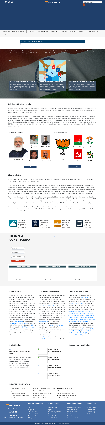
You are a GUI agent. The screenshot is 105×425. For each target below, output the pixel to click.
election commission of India (18, 323)
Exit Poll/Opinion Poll (91, 31)
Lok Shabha (65, 225)
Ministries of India (45, 227)
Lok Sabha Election (42, 31)
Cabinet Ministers (72, 412)
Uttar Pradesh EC (33, 412)
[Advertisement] (52, 17)
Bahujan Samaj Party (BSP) (77, 313)
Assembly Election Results (52, 266)
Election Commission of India (43, 393)
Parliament (72, 31)
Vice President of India (65, 388)
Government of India (64, 391)
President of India (39, 395)
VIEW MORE (30, 167)
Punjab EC (31, 410)
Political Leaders (53, 403)
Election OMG (91, 410)
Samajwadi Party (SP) (75, 335)
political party (43, 321)
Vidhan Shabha (88, 225)
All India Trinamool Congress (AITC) (79, 311)
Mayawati (50, 410)
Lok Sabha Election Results (82, 266)
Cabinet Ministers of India (66, 393)
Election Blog (91, 412)
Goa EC (30, 408)
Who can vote (21, 222)
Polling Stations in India (18, 393)
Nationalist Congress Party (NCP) (83, 321)
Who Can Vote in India (65, 398)
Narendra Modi (52, 408)
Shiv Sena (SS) (86, 329)
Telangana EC (32, 418)
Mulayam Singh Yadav (54, 412)
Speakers (13, 391)
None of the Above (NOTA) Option (44, 388)
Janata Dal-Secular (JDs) (80, 333)
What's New (6, 31)
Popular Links (91, 403)
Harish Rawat (52, 416)
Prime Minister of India (18, 388)
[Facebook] (5, 2)
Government (54, 31)
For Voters (64, 31)
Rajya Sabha (50, 305)
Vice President (71, 414)
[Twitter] (8, 2)
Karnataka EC (32, 416)
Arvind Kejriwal (52, 418)
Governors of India (73, 418)
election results (47, 339)
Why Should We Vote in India (43, 398)
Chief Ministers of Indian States (67, 395)
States (81, 31)
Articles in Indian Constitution (20, 395)
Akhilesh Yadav (52, 414)
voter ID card (19, 321)
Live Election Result (18, 31)
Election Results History (23, 266)
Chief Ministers (88, 227)
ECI (32, 325)
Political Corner (91, 408)
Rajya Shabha (66, 227)
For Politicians (6, 35)
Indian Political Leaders (41, 391)
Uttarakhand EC (33, 414)
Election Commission (35, 403)
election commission (57, 325)
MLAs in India (15, 398)
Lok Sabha (42, 305)
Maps (88, 416)
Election (31, 31)
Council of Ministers (45, 225)
